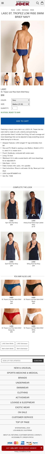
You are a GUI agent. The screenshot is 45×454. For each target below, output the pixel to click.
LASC (3, 89)
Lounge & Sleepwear (22, 402)
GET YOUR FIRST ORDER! (24, 448)
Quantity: (5, 108)
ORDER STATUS (28, 437)
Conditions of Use (25, 451)
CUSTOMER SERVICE (26, 435)
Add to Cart (22, 121)
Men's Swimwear (22, 348)
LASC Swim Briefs (7, 343)
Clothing (22, 392)
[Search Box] (37, 3)
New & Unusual (22, 367)
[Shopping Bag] (42, 2)
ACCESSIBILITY (17, 437)
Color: (3, 100)
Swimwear (22, 387)
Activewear (22, 397)
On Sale (22, 412)
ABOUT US (6, 435)
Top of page (22, 421)
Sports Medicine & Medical (22, 372)
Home (13, 10)
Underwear (22, 382)
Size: (3, 104)
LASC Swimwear (22, 343)
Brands (22, 377)
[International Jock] (22, 2)
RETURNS (14, 435)
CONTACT (38, 435)
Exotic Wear (22, 407)
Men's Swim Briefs (7, 348)
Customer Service (22, 417)
